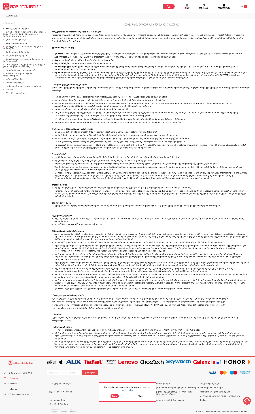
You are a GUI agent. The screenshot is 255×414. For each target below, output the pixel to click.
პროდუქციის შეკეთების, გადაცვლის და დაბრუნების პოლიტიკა (24, 66)
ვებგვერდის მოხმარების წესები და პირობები (174, 388)
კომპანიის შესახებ (16, 40)
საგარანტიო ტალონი (17, 55)
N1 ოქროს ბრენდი (16, 93)
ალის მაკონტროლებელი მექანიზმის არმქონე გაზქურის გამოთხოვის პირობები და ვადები (24, 34)
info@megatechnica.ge (18, 394)
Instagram (12, 389)
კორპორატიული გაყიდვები (21, 70)
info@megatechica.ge (221, 54)
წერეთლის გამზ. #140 (20, 373)
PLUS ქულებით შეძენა (17, 28)
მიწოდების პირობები (17, 52)
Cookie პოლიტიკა (15, 83)
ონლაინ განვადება (16, 43)
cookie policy (127, 390)
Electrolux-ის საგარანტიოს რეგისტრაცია (18, 75)
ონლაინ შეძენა (14, 79)
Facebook (12, 384)
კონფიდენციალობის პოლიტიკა (23, 86)
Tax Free (9, 89)
